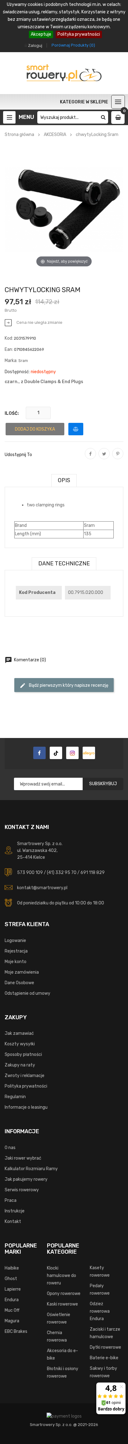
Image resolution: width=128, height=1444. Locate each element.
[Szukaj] (103, 117)
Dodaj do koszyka (35, 429)
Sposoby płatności (23, 1054)
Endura (12, 1299)
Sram (23, 360)
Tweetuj (104, 458)
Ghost (11, 1278)
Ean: (9, 349)
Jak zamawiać (19, 1033)
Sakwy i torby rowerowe (103, 1372)
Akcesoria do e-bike (62, 1354)
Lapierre (13, 1289)
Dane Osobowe (19, 982)
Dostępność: (17, 371)
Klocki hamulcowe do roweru (61, 1275)
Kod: (9, 338)
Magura (12, 1321)
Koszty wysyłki (20, 1044)
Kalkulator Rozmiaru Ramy (31, 1168)
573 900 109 (30, 872)
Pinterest (117, 458)
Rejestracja (16, 951)
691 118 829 (92, 872)
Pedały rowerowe (100, 1289)
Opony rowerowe (63, 1293)
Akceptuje (41, 34)
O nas (10, 1147)
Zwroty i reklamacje (24, 1075)
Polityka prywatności (78, 34)
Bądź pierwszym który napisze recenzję (64, 685)
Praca (10, 1200)
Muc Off (12, 1310)
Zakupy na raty (20, 1065)
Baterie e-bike (104, 1357)
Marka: (11, 360)
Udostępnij (90, 458)
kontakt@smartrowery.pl (42, 887)
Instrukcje (15, 1211)
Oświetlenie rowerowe (58, 1318)
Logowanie (15, 940)
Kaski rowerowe (62, 1304)
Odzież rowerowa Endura (100, 1311)
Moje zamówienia (22, 972)
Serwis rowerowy (22, 1190)
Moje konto (15, 961)
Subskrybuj (103, 783)
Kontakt (13, 1221)
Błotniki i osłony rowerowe (62, 1372)
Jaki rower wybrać (23, 1158)
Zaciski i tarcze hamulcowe (105, 1333)
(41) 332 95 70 (61, 872)
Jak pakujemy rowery (26, 1179)
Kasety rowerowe (100, 1271)
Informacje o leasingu (26, 1107)
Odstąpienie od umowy (27, 993)
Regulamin (15, 1096)
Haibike (12, 1268)
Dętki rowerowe (105, 1347)
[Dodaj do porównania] (75, 429)
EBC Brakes (16, 1331)
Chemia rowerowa (57, 1336)
